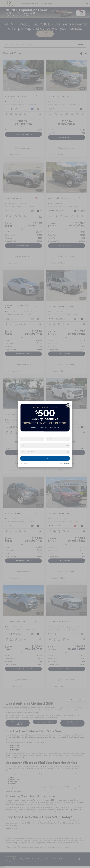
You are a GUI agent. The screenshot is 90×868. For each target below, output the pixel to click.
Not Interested (64, 463)
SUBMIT (45, 458)
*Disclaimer (25, 463)
